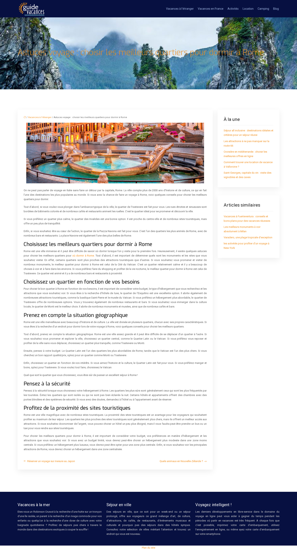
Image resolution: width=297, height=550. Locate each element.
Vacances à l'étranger (40, 117)
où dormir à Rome (83, 255)
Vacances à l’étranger (180, 8)
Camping (263, 8)
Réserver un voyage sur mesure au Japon (51, 461)
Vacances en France (210, 8)
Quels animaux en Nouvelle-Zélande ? (181, 461)
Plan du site (148, 547)
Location (248, 8)
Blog (276, 8)
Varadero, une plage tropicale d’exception (248, 237)
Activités (233, 8)
